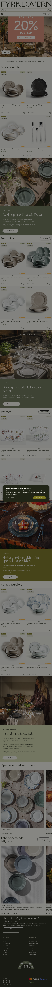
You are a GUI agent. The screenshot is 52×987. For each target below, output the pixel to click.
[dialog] (26, 493)
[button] (10, 498)
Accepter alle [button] (39, 497)
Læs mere (15, 494)
